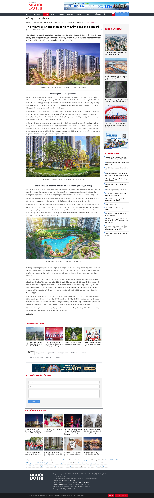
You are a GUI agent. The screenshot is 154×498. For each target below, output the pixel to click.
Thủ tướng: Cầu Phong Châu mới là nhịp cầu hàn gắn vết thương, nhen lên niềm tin (115, 125)
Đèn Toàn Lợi (91, 466)
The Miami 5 (83, 353)
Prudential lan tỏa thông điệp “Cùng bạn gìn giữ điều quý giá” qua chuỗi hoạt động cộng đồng (73, 431)
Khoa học (79, 14)
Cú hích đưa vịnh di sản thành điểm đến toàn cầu (91, 453)
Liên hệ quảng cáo (121, 495)
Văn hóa (70, 14)
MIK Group (49, 357)
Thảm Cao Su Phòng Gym (43, 463)
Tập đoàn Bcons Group (50, 466)
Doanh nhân (71, 22)
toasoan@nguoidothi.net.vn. (65, 487)
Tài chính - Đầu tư (59, 22)
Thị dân (61, 14)
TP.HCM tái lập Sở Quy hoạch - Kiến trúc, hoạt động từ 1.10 (116, 53)
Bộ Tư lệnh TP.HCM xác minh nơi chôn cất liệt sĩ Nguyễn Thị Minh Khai (116, 158)
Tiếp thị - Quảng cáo (90, 22)
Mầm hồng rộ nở (111, 204)
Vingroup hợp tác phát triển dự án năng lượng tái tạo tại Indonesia (92, 344)
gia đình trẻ (51, 353)
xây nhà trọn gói (94, 463)
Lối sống (88, 14)
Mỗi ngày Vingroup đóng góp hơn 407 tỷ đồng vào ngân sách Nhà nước (116, 174)
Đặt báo (111, 495)
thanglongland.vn (86, 460)
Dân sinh (37, 14)
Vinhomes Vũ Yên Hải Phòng (112, 460)
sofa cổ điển (61, 466)
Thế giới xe (80, 22)
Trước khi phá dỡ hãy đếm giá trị (116, 190)
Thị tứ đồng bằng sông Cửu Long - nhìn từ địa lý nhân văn (116, 199)
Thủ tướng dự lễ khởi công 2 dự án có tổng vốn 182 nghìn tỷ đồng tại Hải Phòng (54, 344)
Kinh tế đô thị (43, 18)
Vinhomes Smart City (36, 357)
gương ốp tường (100, 466)
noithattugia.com (70, 466)
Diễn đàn (98, 14)
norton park (39, 460)
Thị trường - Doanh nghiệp (34, 22)
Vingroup (57, 357)
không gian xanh (63, 353)
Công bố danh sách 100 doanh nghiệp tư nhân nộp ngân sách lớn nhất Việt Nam (34, 431)
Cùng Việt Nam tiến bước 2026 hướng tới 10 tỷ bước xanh (33, 454)
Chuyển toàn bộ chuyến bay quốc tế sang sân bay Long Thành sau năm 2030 (116, 77)
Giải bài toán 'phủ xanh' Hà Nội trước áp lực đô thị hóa (73, 343)
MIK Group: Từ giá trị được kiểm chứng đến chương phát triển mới (53, 454)
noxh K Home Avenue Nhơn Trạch (34, 466)
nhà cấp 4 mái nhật (78, 463)
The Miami (74, 353)
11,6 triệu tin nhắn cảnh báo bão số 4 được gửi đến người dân (73, 454)
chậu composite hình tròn (61, 460)
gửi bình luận (34, 401)
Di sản (53, 14)
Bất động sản (48, 22)
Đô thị (46, 14)
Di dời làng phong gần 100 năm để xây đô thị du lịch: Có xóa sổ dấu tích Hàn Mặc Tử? (116, 220)
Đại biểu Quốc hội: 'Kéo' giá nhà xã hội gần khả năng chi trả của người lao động (92, 431)
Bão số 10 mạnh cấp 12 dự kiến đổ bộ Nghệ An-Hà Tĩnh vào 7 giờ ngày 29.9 (116, 100)
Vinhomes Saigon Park (60, 463)
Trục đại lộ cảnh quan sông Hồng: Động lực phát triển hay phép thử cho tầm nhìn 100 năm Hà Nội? (117, 227)
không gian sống (40, 353)
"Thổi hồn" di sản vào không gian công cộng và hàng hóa (115, 194)
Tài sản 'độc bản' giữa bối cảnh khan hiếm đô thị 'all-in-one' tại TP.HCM (34, 344)
